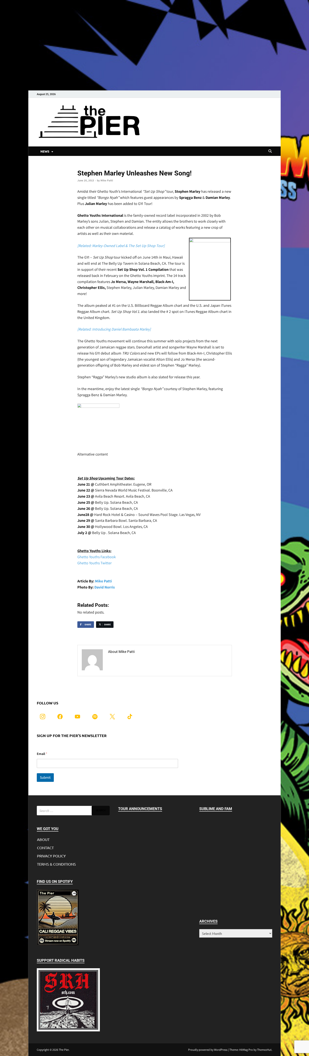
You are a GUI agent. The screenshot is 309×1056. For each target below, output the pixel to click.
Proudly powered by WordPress (207, 1050)
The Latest (84, 166)
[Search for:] (73, 810)
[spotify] (95, 716)
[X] (112, 716)
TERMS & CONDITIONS (56, 864)
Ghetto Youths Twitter (94, 563)
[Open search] (270, 151)
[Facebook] (60, 716)
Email (42, 754)
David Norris (104, 587)
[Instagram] (42, 716)
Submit (45, 777)
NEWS (44, 151)
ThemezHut (264, 1050)
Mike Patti (106, 180)
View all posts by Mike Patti (131, 660)
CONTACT (45, 847)
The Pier (64, 1050)
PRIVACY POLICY (51, 856)
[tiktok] (130, 716)
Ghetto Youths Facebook (96, 556)
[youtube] (77, 716)
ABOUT (43, 839)
